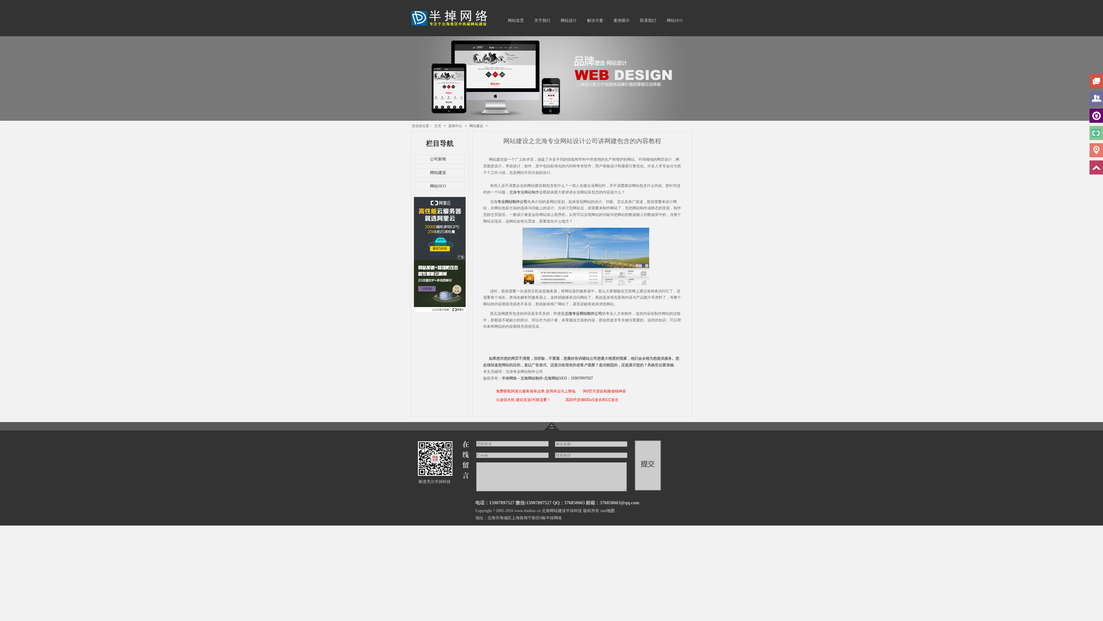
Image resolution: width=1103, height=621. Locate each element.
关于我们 (542, 20)
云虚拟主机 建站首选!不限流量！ (523, 400)
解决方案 (595, 20)
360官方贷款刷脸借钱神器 (604, 391)
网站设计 (569, 20)
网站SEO (674, 20)
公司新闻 (438, 159)
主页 (437, 126)
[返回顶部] (551, 429)
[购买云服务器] (440, 259)
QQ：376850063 (569, 502)
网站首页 (516, 20)
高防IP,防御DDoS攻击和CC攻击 (592, 400)
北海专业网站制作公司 (528, 192)
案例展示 (622, 20)
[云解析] (440, 311)
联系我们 (648, 20)
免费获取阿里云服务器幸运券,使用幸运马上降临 (536, 391)
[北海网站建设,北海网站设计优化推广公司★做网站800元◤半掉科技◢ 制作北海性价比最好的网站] (451, 25)
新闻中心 (455, 126)
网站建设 (476, 126)
